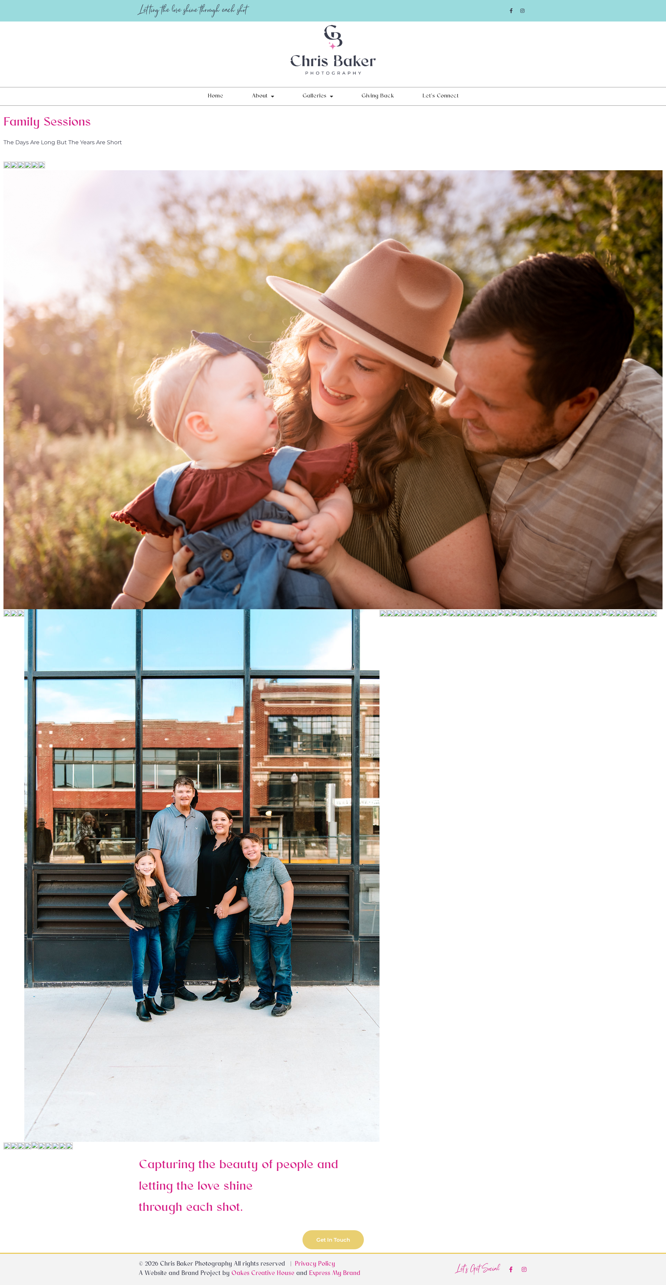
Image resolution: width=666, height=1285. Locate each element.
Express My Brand (334, 1273)
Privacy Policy (315, 1264)
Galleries (314, 96)
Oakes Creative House (262, 1273)
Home (215, 96)
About (259, 96)
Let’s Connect (440, 96)
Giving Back (377, 96)
